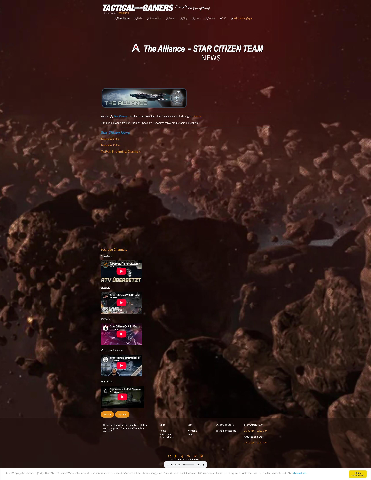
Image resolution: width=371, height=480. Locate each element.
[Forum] (195, 456)
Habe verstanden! (357, 474)
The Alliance (123, 18)
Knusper (105, 287)
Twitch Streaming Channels (121, 151)
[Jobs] (201, 456)
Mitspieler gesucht (226, 430)
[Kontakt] (169, 456)
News (198, 18)
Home (162, 430)
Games (172, 18)
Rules (191, 434)
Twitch (107, 414)
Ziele (139, 18)
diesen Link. (300, 473)
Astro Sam (106, 256)
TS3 (224, 18)
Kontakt (192, 430)
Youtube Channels (114, 249)
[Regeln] (189, 456)
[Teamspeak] (182, 456)
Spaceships (155, 18)
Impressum (165, 434)
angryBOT (106, 318)
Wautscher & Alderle (112, 350)
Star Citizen (107, 381)
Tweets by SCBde (110, 139)
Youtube (122, 414)
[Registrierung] (176, 456)
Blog (185, 18)
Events (211, 18)
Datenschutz (166, 437)
